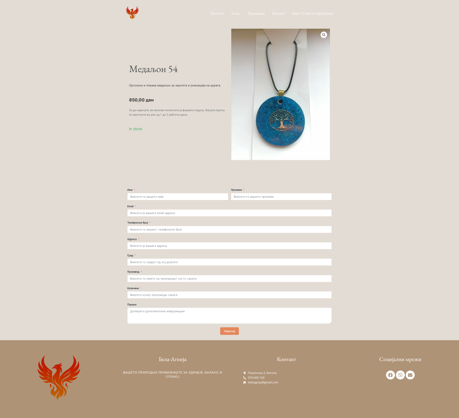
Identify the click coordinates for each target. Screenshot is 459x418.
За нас (235, 13)
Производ (133, 271)
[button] (324, 35)
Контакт (278, 13)
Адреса (132, 239)
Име (130, 189)
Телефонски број (137, 222)
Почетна (216, 13)
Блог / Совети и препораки (313, 13)
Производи (256, 13)
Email (130, 206)
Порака (131, 304)
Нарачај (229, 331)
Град (130, 255)
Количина (133, 288)
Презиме (236, 189)
